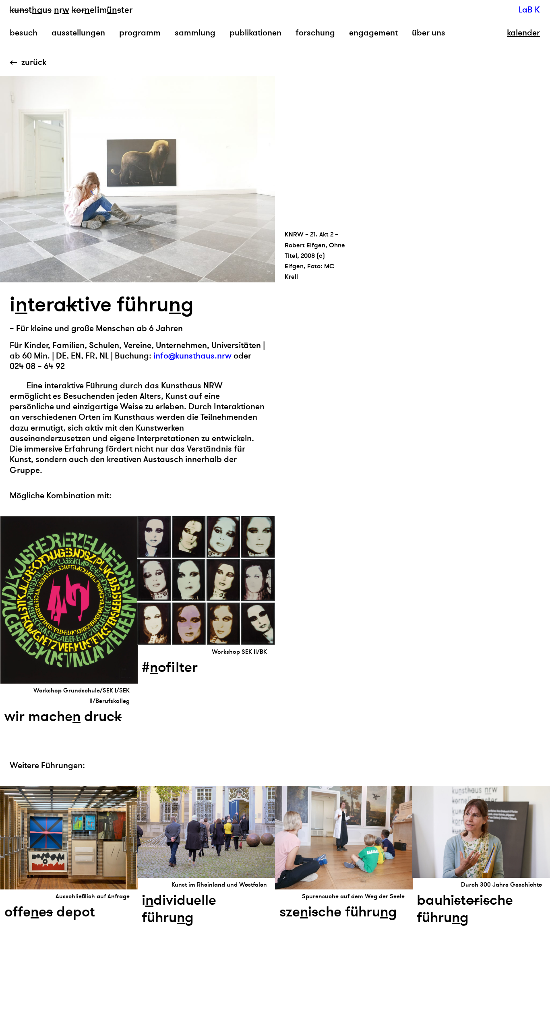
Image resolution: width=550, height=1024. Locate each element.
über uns (428, 32)
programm (140, 32)
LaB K (529, 9)
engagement (373, 32)
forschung (315, 32)
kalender (523, 33)
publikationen (255, 32)
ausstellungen (78, 32)
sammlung (195, 32)
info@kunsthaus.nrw (192, 355)
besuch (23, 32)
